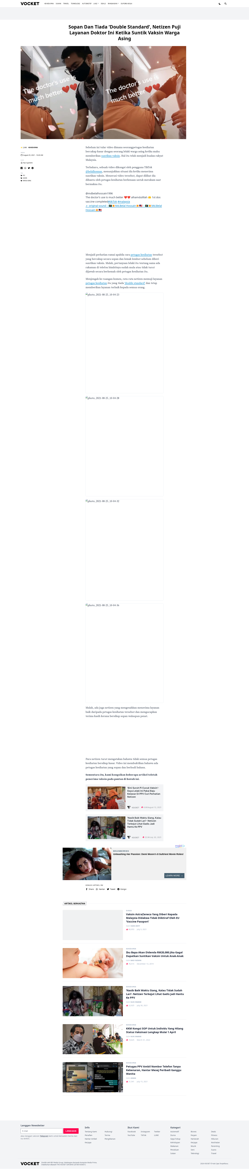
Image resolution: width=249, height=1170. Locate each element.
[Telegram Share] (33, 168)
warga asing (27, 180)
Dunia (129, 910)
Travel (66, 3)
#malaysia (124, 201)
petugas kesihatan (141, 254)
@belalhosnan (94, 171)
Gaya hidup (175, 1139)
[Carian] (225, 3)
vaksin (25, 178)
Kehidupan (49, 3)
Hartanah (195, 1139)
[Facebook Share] (22, 168)
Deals (103, 3)
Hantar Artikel (91, 1139)
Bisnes (193, 1131)
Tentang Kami (91, 1131)
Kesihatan (215, 1142)
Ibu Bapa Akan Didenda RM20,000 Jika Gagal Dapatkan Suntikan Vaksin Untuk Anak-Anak (155, 954)
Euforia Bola (126, 3)
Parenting (215, 1146)
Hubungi (108, 1131)
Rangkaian (112, 3)
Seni (193, 1149)
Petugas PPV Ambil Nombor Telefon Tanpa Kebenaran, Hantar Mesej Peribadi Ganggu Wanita (153, 1070)
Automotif (87, 3)
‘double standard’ (135, 283)
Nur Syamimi (28, 163)
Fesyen (194, 1135)
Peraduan (174, 1149)
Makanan (174, 1146)
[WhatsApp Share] (25, 168)
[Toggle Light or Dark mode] (220, 3)
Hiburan (214, 1139)
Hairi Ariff (135, 926)
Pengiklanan (110, 1139)
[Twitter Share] (29, 168)
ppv (24, 175)
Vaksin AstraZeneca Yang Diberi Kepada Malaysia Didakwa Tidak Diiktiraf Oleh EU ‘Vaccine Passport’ (152, 918)
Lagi (95, 3)
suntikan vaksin (110, 156)
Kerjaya (88, 1142)
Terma (107, 1135)
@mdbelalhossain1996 (99, 193)
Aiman (133, 1078)
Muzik (193, 1146)
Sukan (58, 3)
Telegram (44, 1136)
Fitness (214, 1135)
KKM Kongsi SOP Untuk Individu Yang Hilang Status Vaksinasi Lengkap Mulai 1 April (154, 1030)
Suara (213, 1149)
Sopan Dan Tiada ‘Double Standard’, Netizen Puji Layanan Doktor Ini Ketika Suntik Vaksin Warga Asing (124, 33)
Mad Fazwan (136, 960)
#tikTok (112, 201)
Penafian (88, 1135)
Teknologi (75, 3)
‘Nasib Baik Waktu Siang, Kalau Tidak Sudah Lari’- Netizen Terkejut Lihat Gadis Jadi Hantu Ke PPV (155, 994)
